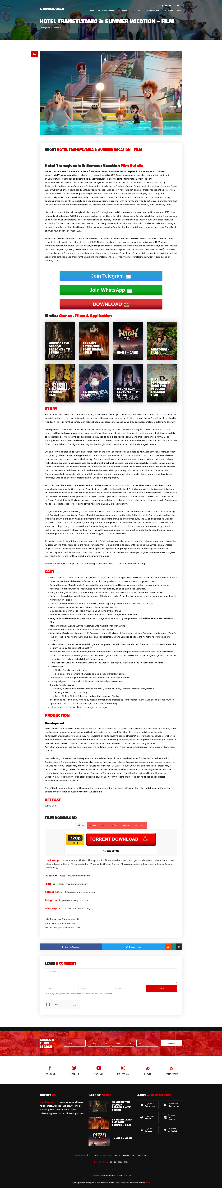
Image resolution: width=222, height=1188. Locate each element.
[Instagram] (175, 5)
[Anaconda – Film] (162, 341)
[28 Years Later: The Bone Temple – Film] (94, 341)
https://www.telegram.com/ (73, 900)
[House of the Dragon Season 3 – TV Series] (60, 341)
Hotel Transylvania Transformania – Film (63, 919)
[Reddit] (179, 5)
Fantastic (125, 1155)
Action (110, 1155)
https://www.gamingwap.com (75, 875)
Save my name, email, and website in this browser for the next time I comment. (79, 993)
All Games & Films (106, 11)
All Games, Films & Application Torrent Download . (111, 1176)
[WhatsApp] (181, 5)
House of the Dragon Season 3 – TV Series (121, 1106)
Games (103, 1155)
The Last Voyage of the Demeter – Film (62, 928)
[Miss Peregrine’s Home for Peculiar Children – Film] (162, 383)
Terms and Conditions (119, 1182)
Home (91, 11)
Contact (169, 11)
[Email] (179, 946)
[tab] (34, 54)
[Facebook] (163, 5)
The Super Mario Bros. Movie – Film (60, 923)
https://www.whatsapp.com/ (75, 908)
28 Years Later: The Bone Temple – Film (122, 1122)
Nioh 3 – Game (123, 1138)
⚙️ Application (152, 11)
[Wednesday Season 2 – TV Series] (128, 383)
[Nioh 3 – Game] (128, 341)
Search (171, 1043)
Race (140, 1155)
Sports (117, 1155)
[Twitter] (167, 5)
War (146, 1155)
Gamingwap (52, 9)
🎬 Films (136, 11)
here (148, 1182)
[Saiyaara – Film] (94, 383)
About (179, 11)
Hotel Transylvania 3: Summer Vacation (94, 165)
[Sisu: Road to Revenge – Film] (60, 383)
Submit (161, 988)
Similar (78, 315)
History (134, 1155)
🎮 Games (122, 11)
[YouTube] (171, 5)
